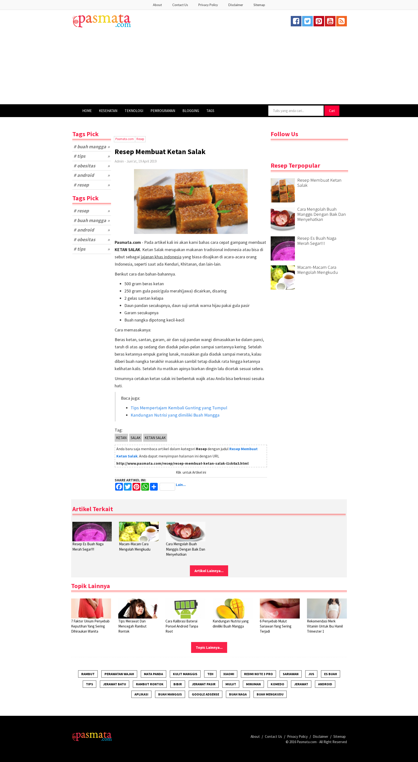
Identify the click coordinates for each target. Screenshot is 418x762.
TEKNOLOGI (134, 110)
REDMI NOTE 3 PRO (258, 674)
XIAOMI (228, 674)
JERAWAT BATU (114, 684)
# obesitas (84, 166)
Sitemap (259, 5)
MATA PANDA (153, 674)
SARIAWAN (291, 674)
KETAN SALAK (155, 437)
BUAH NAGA (238, 694)
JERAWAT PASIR (204, 684)
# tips (79, 156)
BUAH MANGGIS (170, 694)
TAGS (210, 110)
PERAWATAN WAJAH (119, 674)
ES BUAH (330, 674)
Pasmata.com (307, 742)
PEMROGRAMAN (162, 110)
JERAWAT (301, 684)
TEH (210, 674)
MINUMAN (253, 684)
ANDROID (325, 684)
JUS (311, 674)
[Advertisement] (209, 68)
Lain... (180, 485)
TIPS (89, 684)
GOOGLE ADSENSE (205, 694)
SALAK (136, 437)
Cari (332, 110)
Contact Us (180, 5)
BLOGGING (190, 110)
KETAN (121, 437)
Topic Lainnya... (209, 647)
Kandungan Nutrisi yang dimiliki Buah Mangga (175, 415)
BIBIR (177, 684)
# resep (81, 185)
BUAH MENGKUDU (270, 694)
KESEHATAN (108, 110)
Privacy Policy (208, 5)
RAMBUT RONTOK (150, 684)
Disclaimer (235, 5)
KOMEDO (277, 684)
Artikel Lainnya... (209, 570)
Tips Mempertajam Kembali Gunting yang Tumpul (179, 408)
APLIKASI (141, 694)
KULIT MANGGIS (185, 674)
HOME (87, 110)
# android (84, 175)
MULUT (230, 684)
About (157, 5)
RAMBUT (88, 674)
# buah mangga (90, 146)
